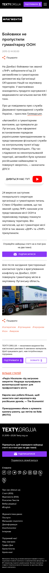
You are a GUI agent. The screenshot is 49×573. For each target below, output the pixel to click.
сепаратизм (10, 327)
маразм (15, 331)
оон (5, 331)
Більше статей (11, 373)
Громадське (34, 113)
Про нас (6, 490)
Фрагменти (7, 497)
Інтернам (6, 531)
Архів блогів (8, 548)
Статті (5, 493)
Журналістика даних (12, 514)
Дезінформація (9, 524)
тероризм (39, 327)
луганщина (24, 327)
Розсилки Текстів (10, 500)
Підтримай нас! (9, 538)
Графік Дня (7, 545)
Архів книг (7, 552)
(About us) (15, 490)
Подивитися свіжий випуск (24, 460)
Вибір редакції (9, 503)
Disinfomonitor (9, 528)
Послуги (6, 517)
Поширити (11, 57)
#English (6, 507)
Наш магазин (8, 541)
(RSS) (10, 493)
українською (24, 563)
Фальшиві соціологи (12, 521)
